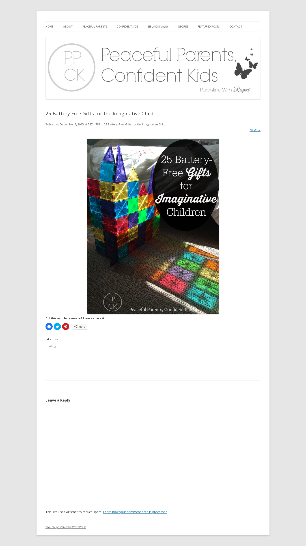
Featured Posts (209, 26)
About (68, 26)
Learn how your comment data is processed (135, 512)
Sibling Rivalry (158, 26)
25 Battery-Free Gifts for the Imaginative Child (134, 124)
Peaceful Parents (94, 26)
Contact (235, 26)
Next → (255, 130)
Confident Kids (127, 26)
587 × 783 (94, 124)
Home (49, 26)
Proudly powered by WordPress (65, 527)
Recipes (183, 26)
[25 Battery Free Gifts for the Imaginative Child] (153, 226)
